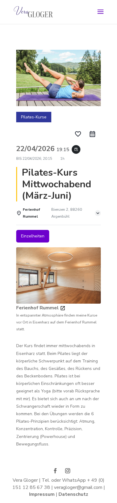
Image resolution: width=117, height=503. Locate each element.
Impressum (42, 494)
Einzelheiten (32, 236)
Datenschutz (73, 494)
